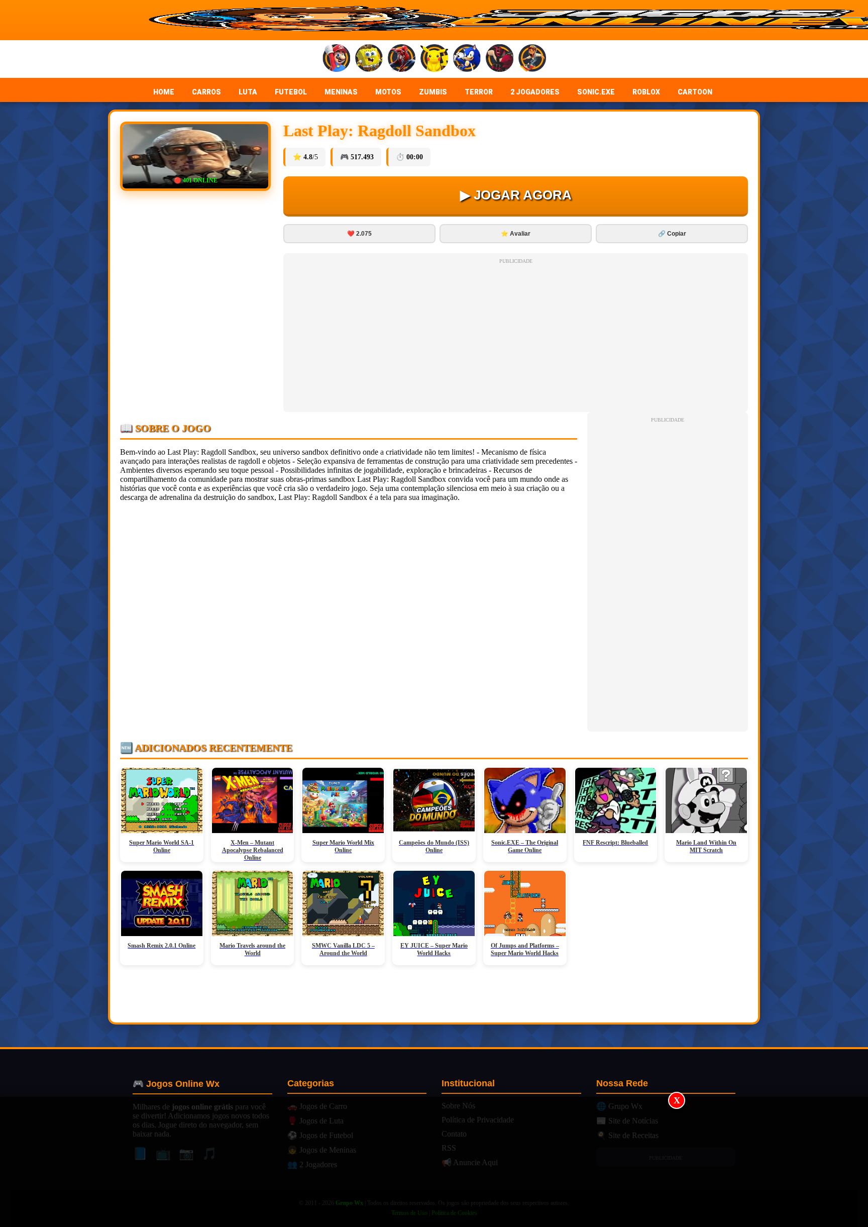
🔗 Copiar (672, 233)
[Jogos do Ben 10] (499, 59)
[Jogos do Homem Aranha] (401, 59)
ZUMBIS (433, 92)
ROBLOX (646, 92)
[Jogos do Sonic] (467, 59)
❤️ (359, 233)
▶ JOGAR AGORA (516, 194)
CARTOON (695, 92)
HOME (163, 92)
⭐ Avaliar (515, 233)
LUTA (248, 92)
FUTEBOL (291, 92)
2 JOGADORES (535, 92)
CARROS (206, 92)
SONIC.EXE (596, 92)
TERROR (479, 92)
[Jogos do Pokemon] (434, 59)
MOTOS (388, 92)
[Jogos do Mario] (336, 59)
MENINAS (341, 92)
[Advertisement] (434, 1162)
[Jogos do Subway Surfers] (532, 59)
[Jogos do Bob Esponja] (369, 59)
